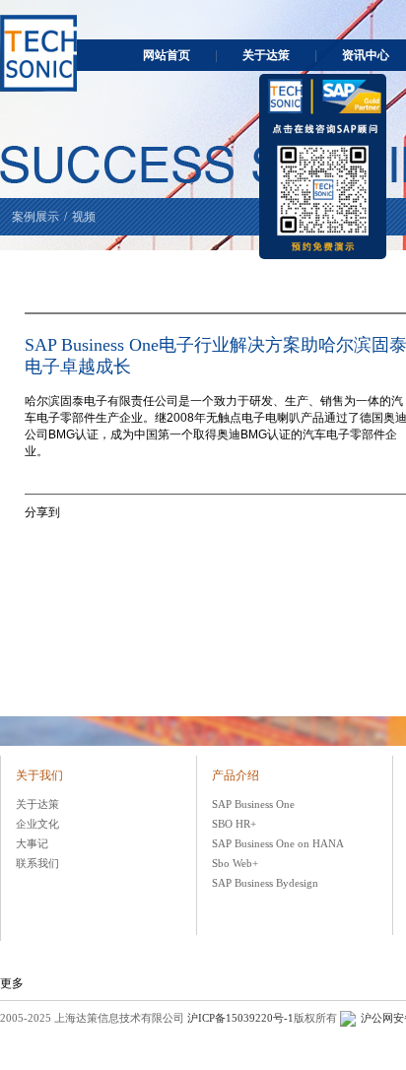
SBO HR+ (234, 824)
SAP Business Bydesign (265, 883)
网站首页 (166, 55)
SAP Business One (253, 804)
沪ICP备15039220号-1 (240, 1018)
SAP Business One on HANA (278, 843)
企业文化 (37, 824)
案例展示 (35, 217)
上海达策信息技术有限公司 (38, 53)
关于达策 (266, 55)
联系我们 (37, 863)
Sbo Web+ (235, 863)
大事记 (32, 843)
